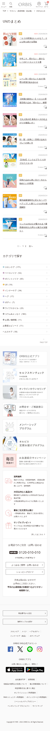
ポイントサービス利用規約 (37, 697)
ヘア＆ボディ (34, 631)
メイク (24, 631)
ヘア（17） (10, 296)
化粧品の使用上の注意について (15, 684)
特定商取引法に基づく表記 (25, 688)
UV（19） (9, 284)
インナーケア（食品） (18, 636)
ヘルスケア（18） (11, 331)
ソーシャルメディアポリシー (25, 701)
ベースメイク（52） (14, 273)
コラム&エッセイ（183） (16, 314)
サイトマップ (37, 706)
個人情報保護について (38, 684)
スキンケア (15, 631)
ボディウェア (35, 636)
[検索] (10, 3)
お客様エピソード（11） (13, 325)
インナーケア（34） (14, 290)
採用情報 (31, 679)
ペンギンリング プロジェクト (19, 706)
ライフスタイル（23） (15, 308)
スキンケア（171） (13, 267)
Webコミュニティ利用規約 (13, 697)
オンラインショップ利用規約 (25, 692)
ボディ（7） (10, 302)
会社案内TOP (20, 679)
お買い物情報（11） (14, 319)
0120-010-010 (30, 552)
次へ (31, 246)
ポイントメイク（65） (15, 278)
